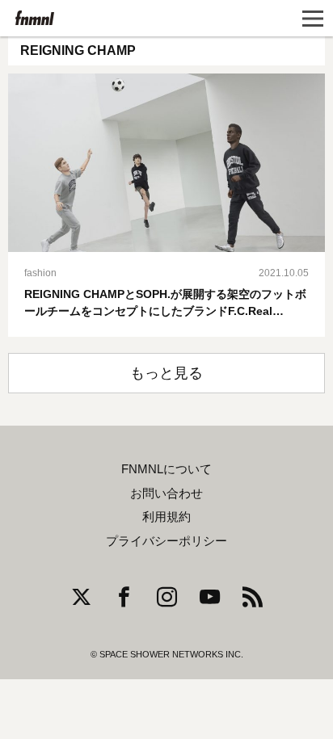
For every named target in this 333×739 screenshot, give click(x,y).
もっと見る (166, 373)
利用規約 (166, 516)
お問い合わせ (166, 493)
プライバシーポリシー (166, 541)
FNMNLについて (166, 469)
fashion (40, 273)
